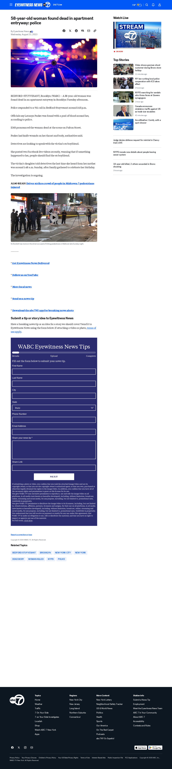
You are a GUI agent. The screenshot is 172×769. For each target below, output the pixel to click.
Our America (102, 726)
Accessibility (138, 721)
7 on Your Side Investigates (47, 717)
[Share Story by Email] (88, 30)
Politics (99, 713)
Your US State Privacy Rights (68, 758)
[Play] (137, 35)
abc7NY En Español (105, 738)
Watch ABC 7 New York (45, 730)
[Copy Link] (95, 30)
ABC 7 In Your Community (145, 713)
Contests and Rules (141, 726)
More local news (22, 286)
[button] (11, 4)
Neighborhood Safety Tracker (109, 704)
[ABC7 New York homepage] (32, 5)
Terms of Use (85, 758)
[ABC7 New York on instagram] (25, 747)
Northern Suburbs (77, 713)
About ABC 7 (139, 717)
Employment (138, 704)
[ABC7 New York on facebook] (12, 747)
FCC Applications (131, 758)
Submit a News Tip (141, 700)
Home (37, 700)
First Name (17, 366)
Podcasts (100, 734)
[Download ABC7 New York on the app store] (140, 748)
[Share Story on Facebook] (64, 30)
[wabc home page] (17, 699)
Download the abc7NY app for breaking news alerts (43, 310)
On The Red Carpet (105, 730)
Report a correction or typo (21, 534)
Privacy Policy (14, 758)
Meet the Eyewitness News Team (147, 708)
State (14, 402)
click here (28, 520)
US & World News (104, 708)
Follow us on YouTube (25, 275)
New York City (75, 700)
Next (54, 476)
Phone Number (19, 414)
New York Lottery (104, 700)
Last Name (17, 378)
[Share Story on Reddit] (76, 30)
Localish (38, 721)
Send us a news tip (23, 298)
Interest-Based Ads (99, 758)
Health (99, 717)
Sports (99, 721)
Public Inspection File (115, 758)
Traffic (37, 708)
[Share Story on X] (70, 30)
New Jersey (74, 704)
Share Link (17, 462)
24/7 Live (57, 4)
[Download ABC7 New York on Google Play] (155, 748)
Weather (38, 704)
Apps (37, 734)
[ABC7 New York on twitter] (19, 747)
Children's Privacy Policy (47, 758)
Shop (37, 726)
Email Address (19, 426)
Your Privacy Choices (29, 758)
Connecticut (74, 717)
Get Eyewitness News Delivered (30, 263)
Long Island (74, 708)
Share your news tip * (22, 438)
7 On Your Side (42, 713)
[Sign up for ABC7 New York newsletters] (31, 747)
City (14, 390)
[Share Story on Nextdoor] (82, 30)
